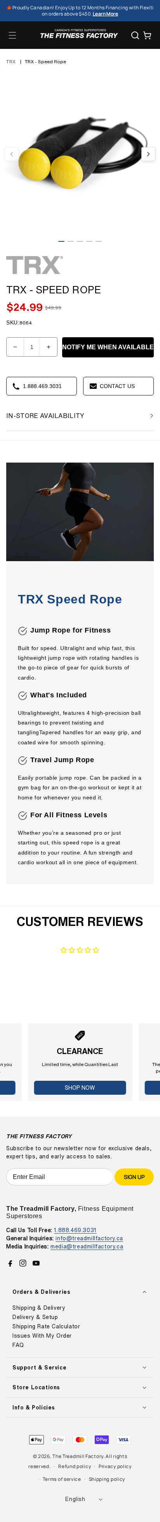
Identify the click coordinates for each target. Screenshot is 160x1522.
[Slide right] (148, 154)
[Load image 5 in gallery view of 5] (99, 241)
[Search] (135, 35)
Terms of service (62, 1479)
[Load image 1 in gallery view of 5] (61, 241)
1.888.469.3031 (75, 1230)
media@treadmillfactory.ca (86, 1246)
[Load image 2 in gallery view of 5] (71, 241)
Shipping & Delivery (38, 1308)
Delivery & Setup (35, 1317)
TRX (11, 61)
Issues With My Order (42, 1336)
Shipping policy (107, 1479)
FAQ (18, 1345)
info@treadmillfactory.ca (89, 1238)
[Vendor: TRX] (35, 274)
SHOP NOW (80, 1087)
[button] (12, 35)
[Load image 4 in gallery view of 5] (89, 241)
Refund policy (74, 1466)
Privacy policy (115, 1466)
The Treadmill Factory (77, 1456)
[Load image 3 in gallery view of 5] (80, 241)
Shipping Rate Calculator (46, 1326)
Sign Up (134, 1177)
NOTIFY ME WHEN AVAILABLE (108, 347)
